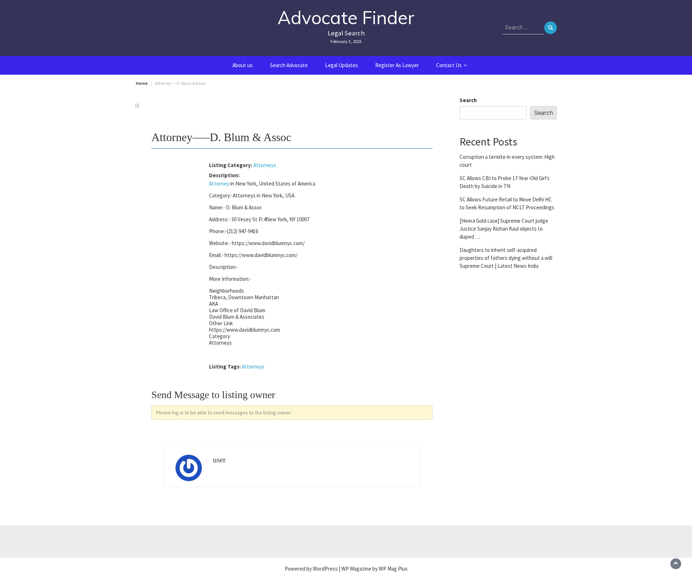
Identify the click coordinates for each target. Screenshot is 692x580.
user (219, 459)
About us (242, 65)
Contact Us (449, 65)
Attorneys (264, 165)
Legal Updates (341, 65)
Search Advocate (289, 65)
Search (468, 100)
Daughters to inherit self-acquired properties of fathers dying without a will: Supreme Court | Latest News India (506, 257)
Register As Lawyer (397, 65)
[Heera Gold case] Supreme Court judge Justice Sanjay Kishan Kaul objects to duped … (504, 228)
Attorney (219, 183)
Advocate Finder (346, 17)
